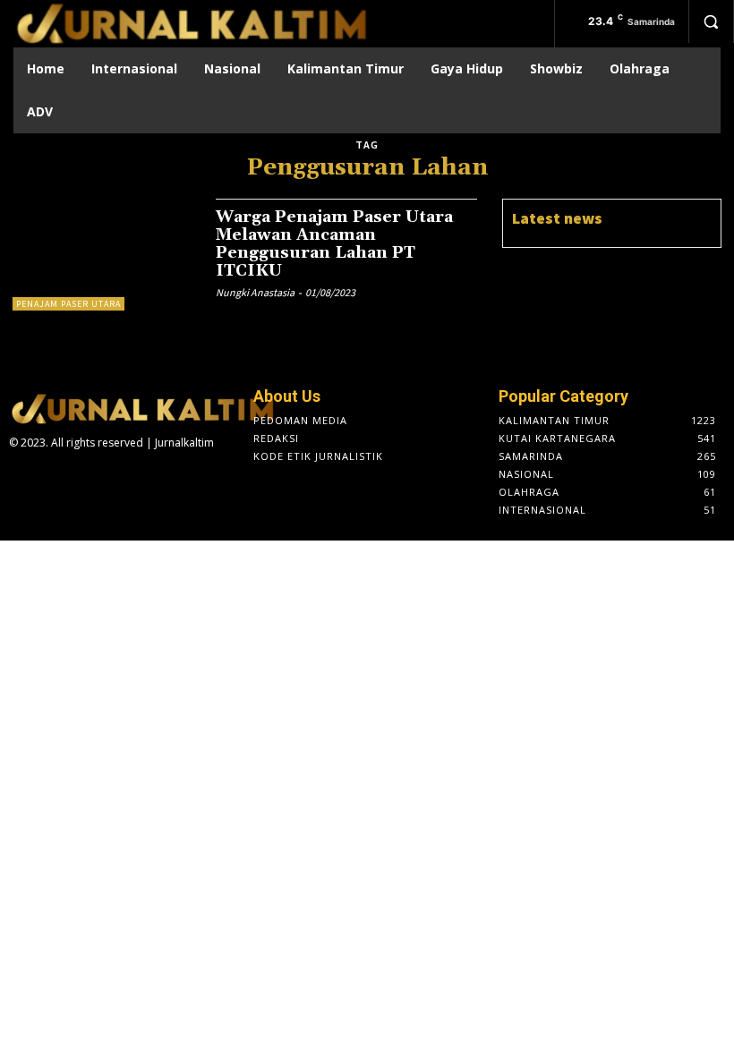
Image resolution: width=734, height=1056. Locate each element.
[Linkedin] (75, 478)
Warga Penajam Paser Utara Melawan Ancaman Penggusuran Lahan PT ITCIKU (334, 243)
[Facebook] (19, 478)
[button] (710, 21)
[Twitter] (104, 478)
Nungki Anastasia (255, 292)
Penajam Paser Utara (68, 304)
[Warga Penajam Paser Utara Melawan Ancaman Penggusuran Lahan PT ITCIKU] (105, 254)
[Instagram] (47, 478)
